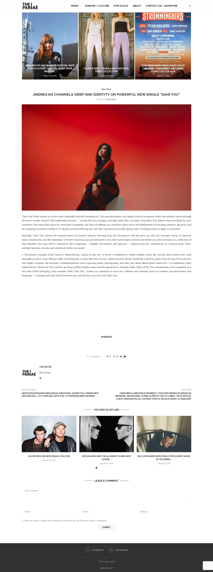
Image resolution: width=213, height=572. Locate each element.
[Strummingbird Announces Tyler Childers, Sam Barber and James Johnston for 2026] (163, 45)
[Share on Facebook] (114, 356)
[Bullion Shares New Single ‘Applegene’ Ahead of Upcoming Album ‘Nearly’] (164, 434)
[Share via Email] (124, 356)
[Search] (189, 6)
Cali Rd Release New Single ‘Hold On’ (49, 456)
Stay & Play (121, 5)
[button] (27, 45)
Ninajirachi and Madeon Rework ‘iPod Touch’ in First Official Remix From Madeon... (50, 68)
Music (75, 5)
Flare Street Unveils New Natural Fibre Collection (106, 70)
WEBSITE (106, 336)
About (137, 5)
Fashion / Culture (97, 5)
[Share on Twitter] (117, 356)
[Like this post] (110, 356)
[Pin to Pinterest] (121, 356)
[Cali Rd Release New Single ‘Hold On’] (49, 434)
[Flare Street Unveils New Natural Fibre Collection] (106, 45)
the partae (111, 99)
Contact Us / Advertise (162, 5)
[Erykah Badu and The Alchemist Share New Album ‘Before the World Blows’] (106, 434)
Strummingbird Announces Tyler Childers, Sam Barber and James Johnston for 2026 (163, 68)
